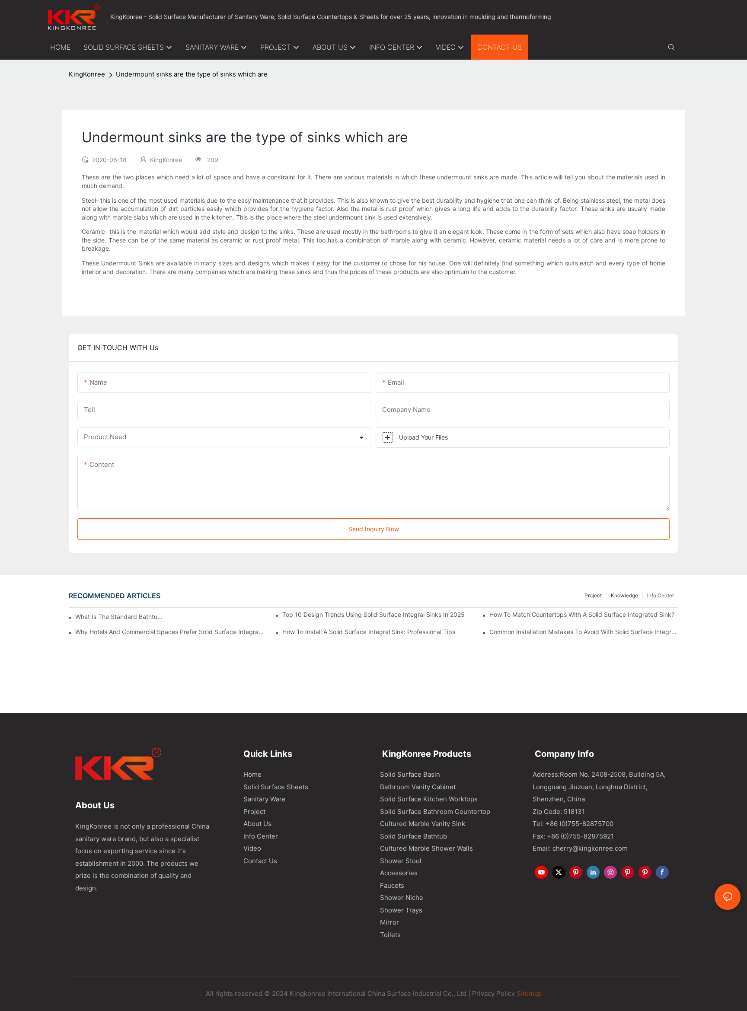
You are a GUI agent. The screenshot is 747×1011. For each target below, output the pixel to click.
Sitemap (528, 993)
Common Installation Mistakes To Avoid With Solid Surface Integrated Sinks (583, 631)
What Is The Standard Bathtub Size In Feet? (120, 616)
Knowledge (624, 595)
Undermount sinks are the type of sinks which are (192, 74)
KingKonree (87, 74)
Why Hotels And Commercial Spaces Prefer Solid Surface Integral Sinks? (169, 631)
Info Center (660, 595)
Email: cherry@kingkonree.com (580, 848)
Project (593, 595)
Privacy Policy (493, 993)
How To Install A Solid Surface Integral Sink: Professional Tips (368, 631)
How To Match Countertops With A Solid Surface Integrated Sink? (581, 614)
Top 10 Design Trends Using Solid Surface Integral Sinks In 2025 (373, 614)
